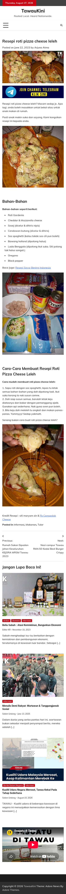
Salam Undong (9, 714)
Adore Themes (10, 889)
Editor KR (6, 629)
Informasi (19, 524)
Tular (40, 524)
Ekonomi (16, 620)
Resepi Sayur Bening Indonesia (33, 267)
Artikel (6, 620)
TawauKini (33, 11)
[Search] (61, 25)
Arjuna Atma (41, 47)
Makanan (31, 524)
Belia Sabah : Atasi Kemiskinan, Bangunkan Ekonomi (31, 625)
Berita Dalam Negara (13, 785)
